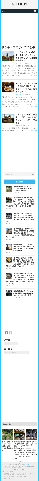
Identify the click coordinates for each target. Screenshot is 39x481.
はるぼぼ (18, 63)
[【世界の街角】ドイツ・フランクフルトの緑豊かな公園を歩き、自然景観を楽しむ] (7, 434)
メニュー (5, 11)
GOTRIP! (19, 4)
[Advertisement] (19, 27)
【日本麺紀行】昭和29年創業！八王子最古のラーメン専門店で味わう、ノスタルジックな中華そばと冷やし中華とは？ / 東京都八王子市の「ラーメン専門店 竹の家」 (20, 202)
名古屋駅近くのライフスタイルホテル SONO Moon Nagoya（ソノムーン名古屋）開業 (23, 293)
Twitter (10, 333)
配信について (8, 479)
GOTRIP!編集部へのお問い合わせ (15, 474)
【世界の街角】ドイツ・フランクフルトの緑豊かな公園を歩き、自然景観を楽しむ (23, 188)
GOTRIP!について (7, 471)
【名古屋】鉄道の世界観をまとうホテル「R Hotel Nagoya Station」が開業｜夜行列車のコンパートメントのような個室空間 (20, 217)
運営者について (22, 476)
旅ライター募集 (9, 476)
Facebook (6, 333)
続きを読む (34, 75)
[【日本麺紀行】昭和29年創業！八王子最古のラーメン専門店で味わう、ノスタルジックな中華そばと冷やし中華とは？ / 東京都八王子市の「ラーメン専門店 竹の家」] (19, 434)
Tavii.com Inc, (19, 469)
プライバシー (33, 474)
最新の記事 (19, 182)
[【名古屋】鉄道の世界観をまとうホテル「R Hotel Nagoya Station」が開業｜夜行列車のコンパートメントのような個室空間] (31, 434)
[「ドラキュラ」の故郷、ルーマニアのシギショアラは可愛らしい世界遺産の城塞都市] (8, 56)
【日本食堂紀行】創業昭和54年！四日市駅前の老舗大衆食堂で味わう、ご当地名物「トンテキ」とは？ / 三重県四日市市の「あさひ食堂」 (20, 233)
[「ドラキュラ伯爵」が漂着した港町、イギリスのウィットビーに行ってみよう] (8, 118)
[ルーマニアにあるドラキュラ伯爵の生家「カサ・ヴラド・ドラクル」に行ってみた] (8, 87)
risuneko (18, 125)
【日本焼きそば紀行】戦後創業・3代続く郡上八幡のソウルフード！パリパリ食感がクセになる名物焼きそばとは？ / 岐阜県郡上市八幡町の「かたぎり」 (20, 262)
